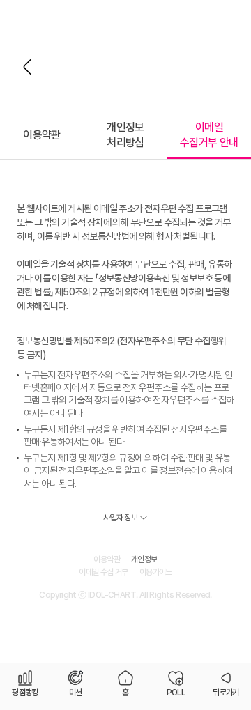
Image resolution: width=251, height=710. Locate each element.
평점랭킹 (25, 692)
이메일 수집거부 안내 (209, 135)
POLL (176, 692)
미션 (75, 692)
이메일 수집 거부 (103, 572)
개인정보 (144, 559)
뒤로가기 (28, 67)
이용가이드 (155, 572)
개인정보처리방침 (125, 135)
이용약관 (42, 134)
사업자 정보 (120, 518)
